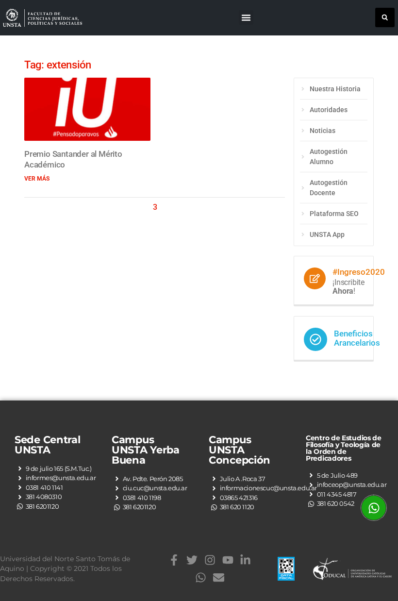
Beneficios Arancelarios (357, 338)
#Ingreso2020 (358, 272)
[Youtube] (228, 560)
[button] (246, 17)
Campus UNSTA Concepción (239, 450)
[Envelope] (219, 577)
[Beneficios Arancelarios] (315, 339)
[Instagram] (210, 560)
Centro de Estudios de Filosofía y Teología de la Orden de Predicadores (343, 448)
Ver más (37, 178)
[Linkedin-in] (246, 560)
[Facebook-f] (174, 560)
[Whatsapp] (201, 577)
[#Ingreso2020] (315, 278)
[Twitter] (192, 560)
